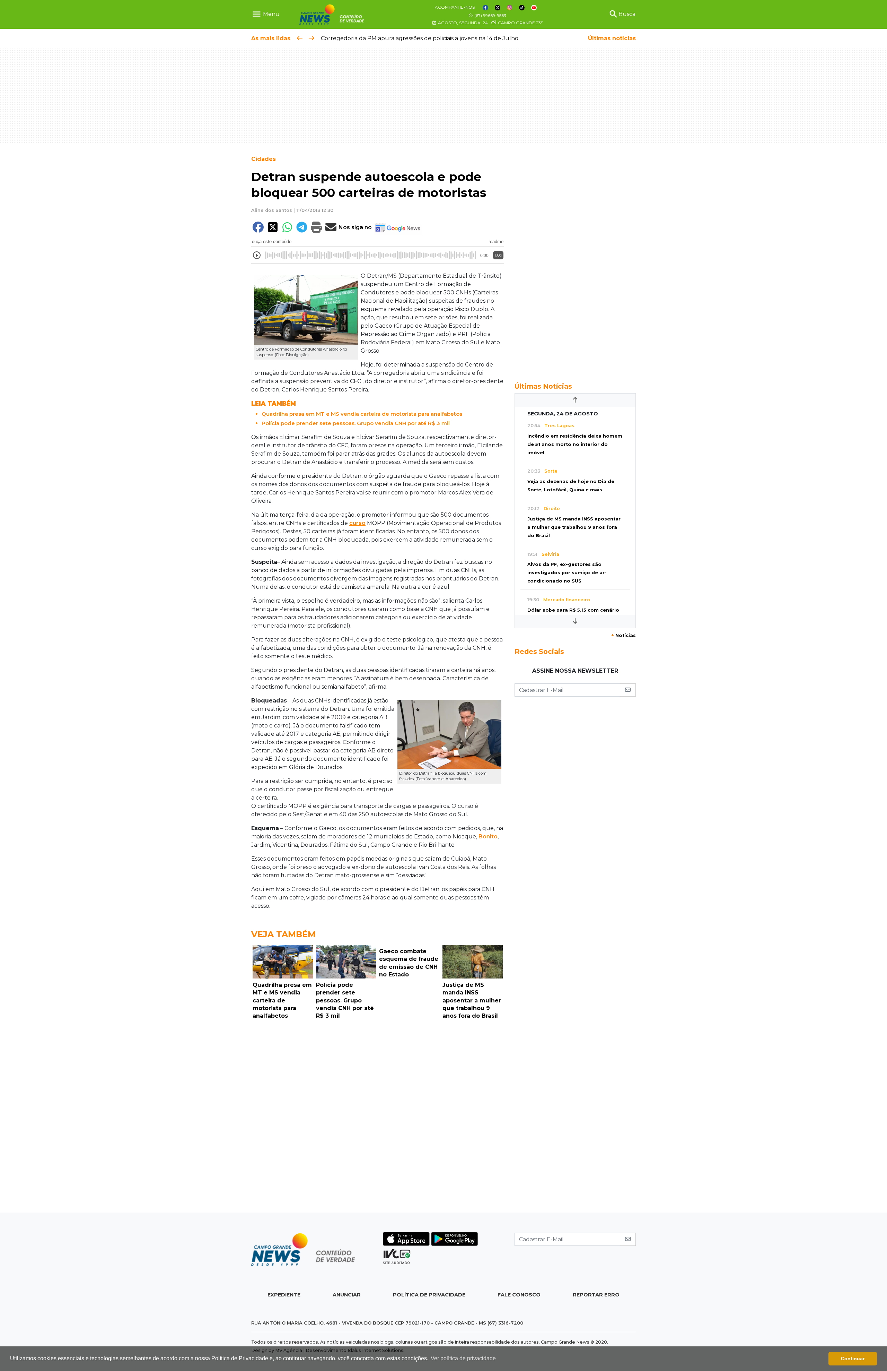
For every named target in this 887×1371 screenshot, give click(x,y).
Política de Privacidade (429, 1295)
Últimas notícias (612, 38)
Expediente (283, 1295)
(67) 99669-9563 (489, 15)
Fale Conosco (519, 1295)
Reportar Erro (596, 1295)
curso (357, 523)
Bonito (488, 836)
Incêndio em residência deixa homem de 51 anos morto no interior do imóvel (574, 444)
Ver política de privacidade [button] (463, 1358)
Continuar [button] (852, 1358)
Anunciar (347, 1295)
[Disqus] (377, 1118)
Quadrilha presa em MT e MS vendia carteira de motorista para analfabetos (362, 414)
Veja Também (283, 934)
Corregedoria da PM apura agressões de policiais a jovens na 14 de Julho (419, 38)
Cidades (263, 159)
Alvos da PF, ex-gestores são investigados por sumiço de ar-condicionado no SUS (567, 573)
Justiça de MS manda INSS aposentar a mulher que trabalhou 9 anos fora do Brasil (574, 527)
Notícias (623, 635)
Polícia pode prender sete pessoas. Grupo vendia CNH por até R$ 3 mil (356, 423)
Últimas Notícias (543, 386)
